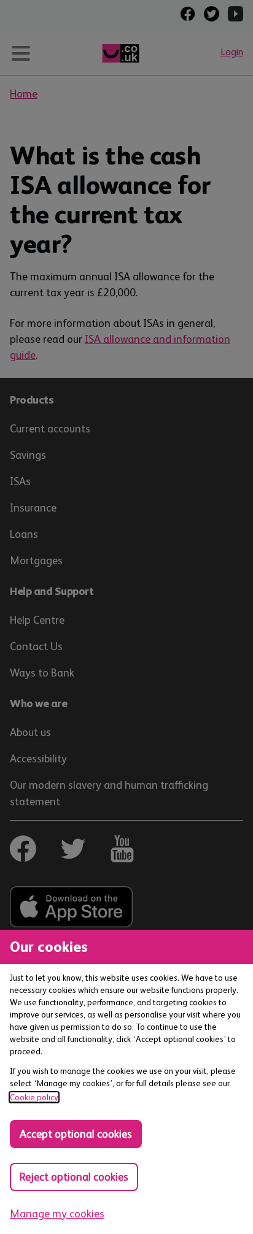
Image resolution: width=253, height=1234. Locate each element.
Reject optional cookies (74, 1177)
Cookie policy (34, 1097)
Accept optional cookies (76, 1134)
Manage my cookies (57, 1214)
